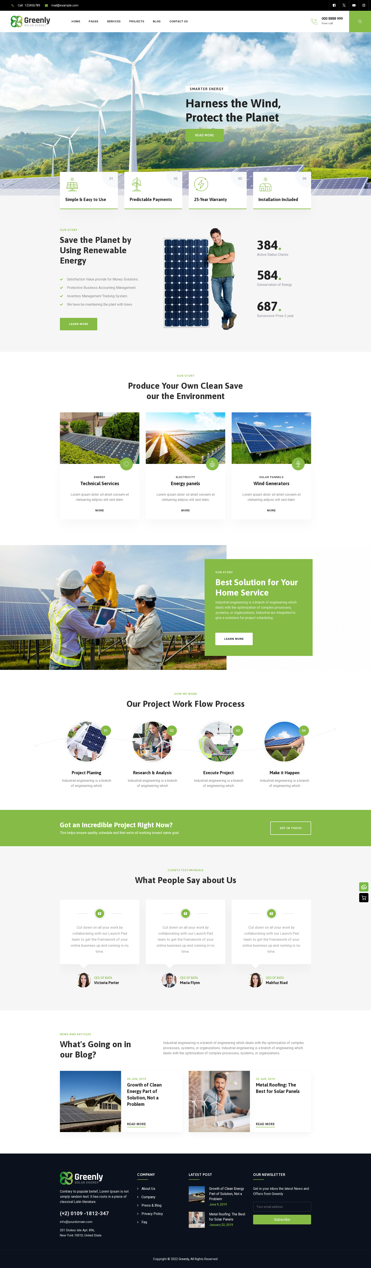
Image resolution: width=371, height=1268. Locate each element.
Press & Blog (151, 1205)
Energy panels (185, 483)
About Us (148, 1189)
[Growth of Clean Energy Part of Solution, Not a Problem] (197, 1196)
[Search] (360, 21)
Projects (136, 21)
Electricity (185, 477)
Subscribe (282, 1220)
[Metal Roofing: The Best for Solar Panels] (197, 1220)
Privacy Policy (152, 1214)
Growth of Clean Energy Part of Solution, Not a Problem (226, 1194)
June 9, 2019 (218, 1204)
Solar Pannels (271, 477)
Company (148, 1197)
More (99, 510)
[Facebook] (334, 5)
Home (75, 21)
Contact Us (178, 21)
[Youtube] (354, 5)
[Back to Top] (362, 1261)
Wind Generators (271, 483)
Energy (99, 477)
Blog (157, 21)
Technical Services (99, 483)
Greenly (184, 1259)
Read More (136, 1124)
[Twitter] (344, 5)
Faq (144, 1222)
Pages (93, 21)
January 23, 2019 (221, 1225)
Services (114, 21)
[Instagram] (364, 5)
